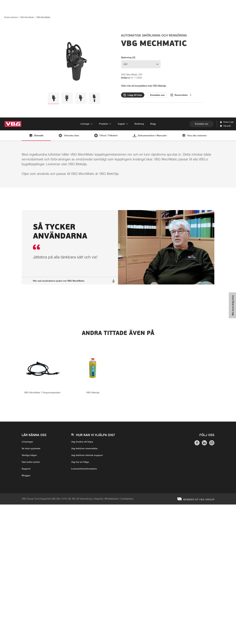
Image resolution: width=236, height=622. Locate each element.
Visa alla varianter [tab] (197, 135)
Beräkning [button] (139, 124)
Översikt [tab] (38, 135)
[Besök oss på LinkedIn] (204, 444)
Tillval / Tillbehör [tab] (108, 135)
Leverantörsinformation (84, 468)
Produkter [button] (103, 124)
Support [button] (121, 124)
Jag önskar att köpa (82, 441)
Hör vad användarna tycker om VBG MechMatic (58, 280)
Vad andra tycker (31, 462)
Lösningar (27, 441)
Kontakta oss (201, 123)
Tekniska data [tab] (71, 135)
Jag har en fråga (80, 462)
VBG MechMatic (27, 17)
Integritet (98, 499)
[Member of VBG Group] (195, 499)
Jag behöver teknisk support (87, 455)
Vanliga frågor (29, 455)
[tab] (53, 98)
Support (26, 468)
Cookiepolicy (127, 499)
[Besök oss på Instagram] (211, 444)
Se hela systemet (31, 448)
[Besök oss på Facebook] (197, 444)
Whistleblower (112, 499)
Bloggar (26, 475)
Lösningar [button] (84, 124)
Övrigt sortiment (11, 17)
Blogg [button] (153, 124)
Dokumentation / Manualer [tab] (152, 135)
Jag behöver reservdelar (84, 448)
